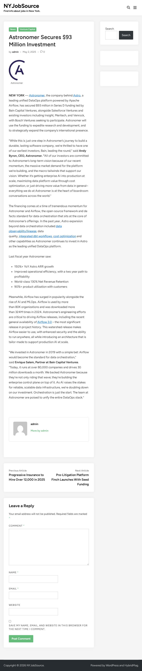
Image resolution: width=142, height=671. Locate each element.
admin (15, 51)
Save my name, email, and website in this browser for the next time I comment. (48, 627)
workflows (45, 236)
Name (14, 572)
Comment (17, 525)
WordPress (112, 665)
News (13, 29)
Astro (77, 95)
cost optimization (64, 236)
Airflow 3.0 (44, 322)
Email (14, 588)
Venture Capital (27, 29)
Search (109, 28)
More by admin (39, 430)
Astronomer (37, 95)
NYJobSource (21, 6)
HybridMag (131, 665)
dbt (35, 236)
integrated (26, 236)
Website (14, 605)
